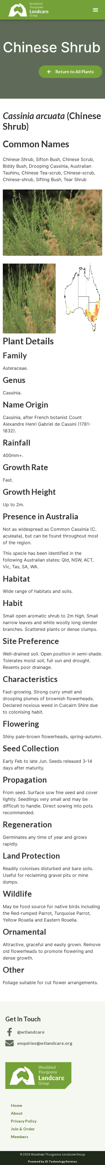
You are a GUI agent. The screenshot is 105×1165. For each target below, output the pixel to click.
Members (19, 1136)
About (17, 1113)
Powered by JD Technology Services (52, 1161)
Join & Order (23, 1128)
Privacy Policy (23, 1121)
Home (16, 1105)
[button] (95, 10)
